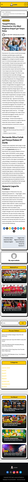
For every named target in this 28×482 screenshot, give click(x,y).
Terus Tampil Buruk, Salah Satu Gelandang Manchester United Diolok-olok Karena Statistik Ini (12, 308)
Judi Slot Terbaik (6, 367)
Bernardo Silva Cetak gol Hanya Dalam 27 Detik (14, 130)
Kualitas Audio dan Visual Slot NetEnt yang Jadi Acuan (12, 424)
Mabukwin (4, 378)
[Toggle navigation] (2, 4)
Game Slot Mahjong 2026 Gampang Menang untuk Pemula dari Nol (13, 440)
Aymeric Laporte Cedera (10, 133)
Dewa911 (4, 373)
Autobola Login (5, 381)
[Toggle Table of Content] (23, 128)
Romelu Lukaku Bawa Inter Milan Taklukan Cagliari (8, 239)
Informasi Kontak (21, 479)
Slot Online (7, 406)
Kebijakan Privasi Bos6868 (9, 479)
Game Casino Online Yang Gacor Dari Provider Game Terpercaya (13, 454)
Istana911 (4, 376)
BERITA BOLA (6, 20)
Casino (6, 451)
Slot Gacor (4, 386)
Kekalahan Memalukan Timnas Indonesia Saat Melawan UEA (12, 277)
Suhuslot (4, 370)
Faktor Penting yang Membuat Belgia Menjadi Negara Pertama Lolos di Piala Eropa (13, 293)
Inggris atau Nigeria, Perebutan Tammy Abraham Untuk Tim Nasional (19, 241)
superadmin (10, 34)
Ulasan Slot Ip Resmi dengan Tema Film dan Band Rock (13, 409)
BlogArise (21, 477)
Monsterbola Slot (6, 384)
